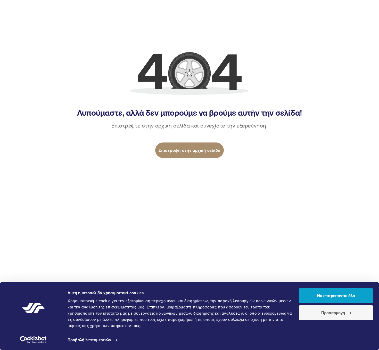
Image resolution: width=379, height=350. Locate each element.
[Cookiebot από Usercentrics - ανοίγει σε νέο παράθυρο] (33, 340)
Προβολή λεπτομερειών (89, 340)
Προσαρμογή (333, 312)
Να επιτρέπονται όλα (336, 295)
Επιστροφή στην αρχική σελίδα (189, 150)
